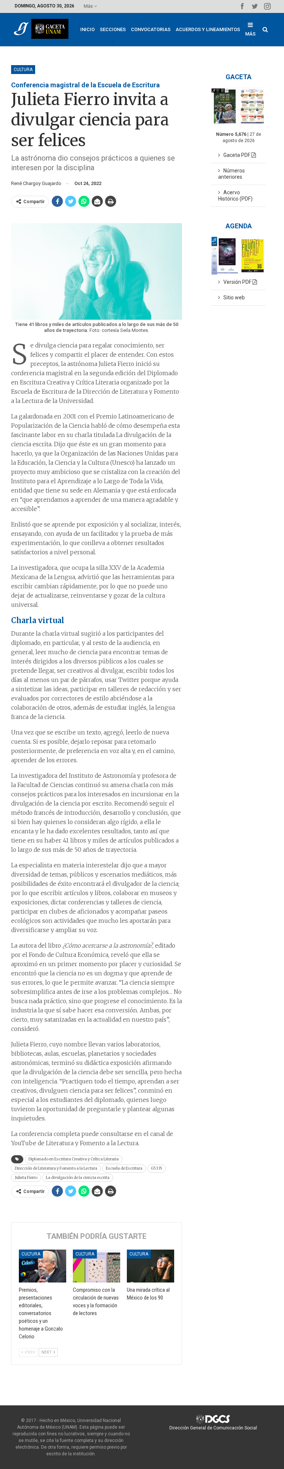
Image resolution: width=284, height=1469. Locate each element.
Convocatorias (150, 29)
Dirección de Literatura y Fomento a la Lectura (56, 1168)
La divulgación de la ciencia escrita (77, 1177)
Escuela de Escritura (124, 1168)
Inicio (87, 29)
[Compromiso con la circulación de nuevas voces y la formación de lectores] (96, 1266)
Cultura (23, 69)
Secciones (113, 29)
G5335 (156, 1168)
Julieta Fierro (26, 1177)
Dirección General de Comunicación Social (213, 1428)
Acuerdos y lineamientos (208, 29)
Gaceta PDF (235, 155)
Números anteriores (231, 174)
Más (89, 6)
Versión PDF (236, 282)
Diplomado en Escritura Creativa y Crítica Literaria (73, 1159)
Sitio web (232, 297)
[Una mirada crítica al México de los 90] (150, 1266)
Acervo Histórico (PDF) (235, 195)
